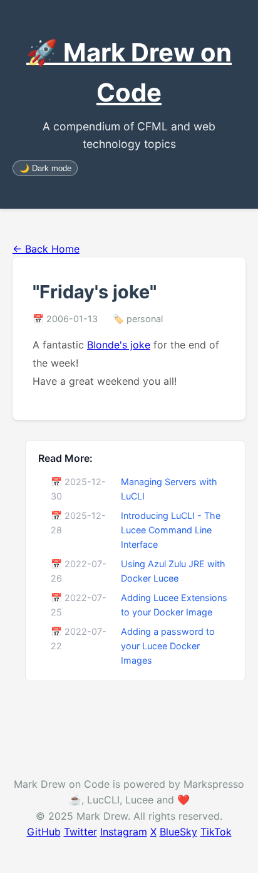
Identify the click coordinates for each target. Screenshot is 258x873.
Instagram (123, 831)
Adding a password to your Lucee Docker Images (168, 646)
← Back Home (46, 249)
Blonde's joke (118, 344)
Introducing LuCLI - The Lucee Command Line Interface (170, 530)
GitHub (44, 831)
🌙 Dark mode (45, 168)
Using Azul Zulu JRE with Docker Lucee (173, 570)
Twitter (80, 831)
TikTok (216, 831)
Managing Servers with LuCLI (169, 488)
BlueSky (178, 831)
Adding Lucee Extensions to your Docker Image (174, 604)
